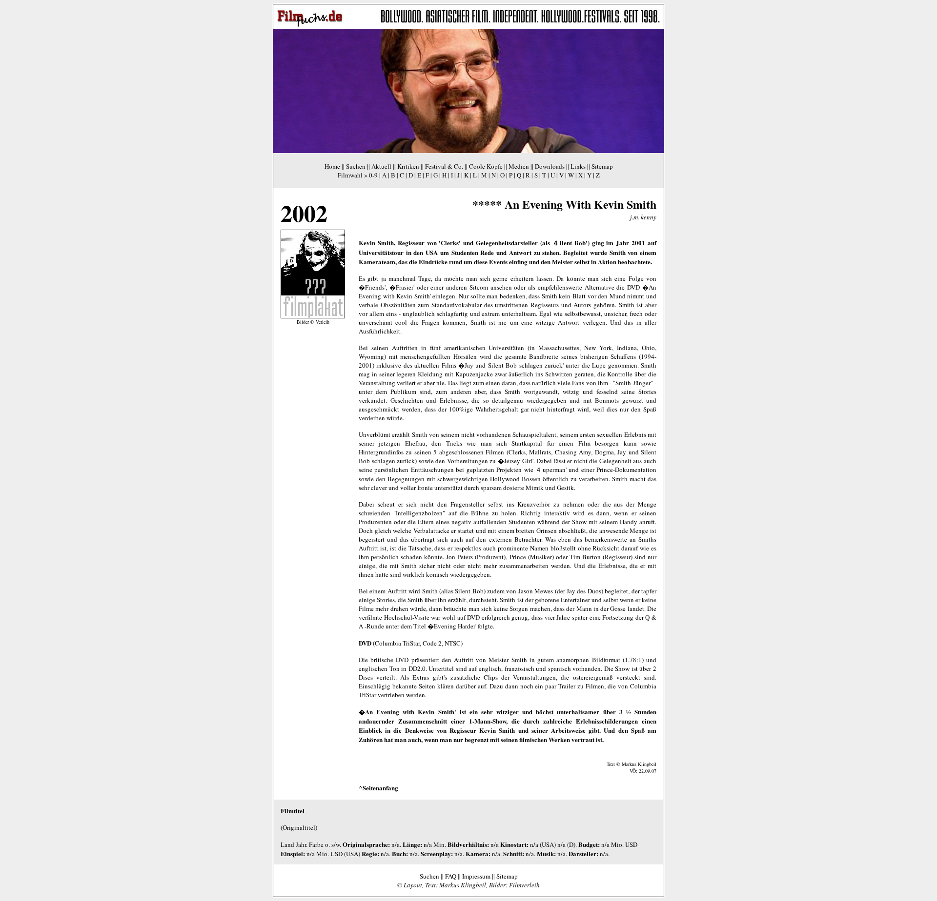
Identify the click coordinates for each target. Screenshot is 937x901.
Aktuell (381, 166)
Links (578, 166)
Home (332, 166)
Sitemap (602, 166)
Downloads (550, 166)
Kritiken (408, 166)
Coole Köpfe (486, 166)
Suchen (356, 166)
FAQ (450, 876)
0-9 (373, 175)
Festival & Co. (444, 166)
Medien (519, 166)
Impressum (476, 876)
